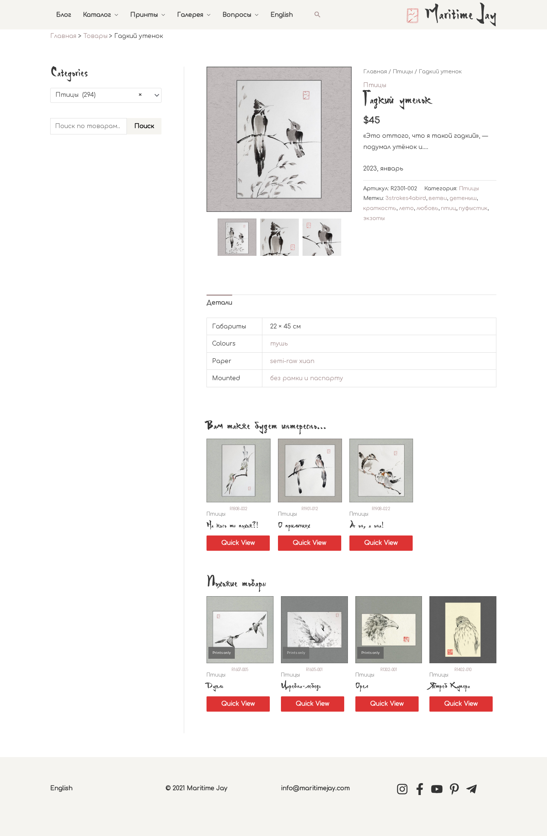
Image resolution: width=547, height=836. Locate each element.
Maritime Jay (461, 16)
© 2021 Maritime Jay (196, 788)
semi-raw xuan (292, 361)
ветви (438, 198)
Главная (375, 71)
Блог (63, 15)
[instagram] (404, 789)
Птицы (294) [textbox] (98, 95)
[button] (318, 15)
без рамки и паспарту (306, 378)
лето (406, 208)
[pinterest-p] (456, 789)
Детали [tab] (219, 302)
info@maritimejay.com (315, 788)
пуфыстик (473, 208)
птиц (448, 208)
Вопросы (237, 15)
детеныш (463, 198)
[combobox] (105, 95)
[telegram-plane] (473, 789)
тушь (279, 343)
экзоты (374, 218)
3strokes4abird (406, 198)
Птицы (403, 71)
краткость (379, 208)
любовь (427, 208)
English (282, 15)
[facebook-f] (421, 789)
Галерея (190, 15)
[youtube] (439, 789)
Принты (144, 15)
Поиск (144, 126)
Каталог (97, 15)
